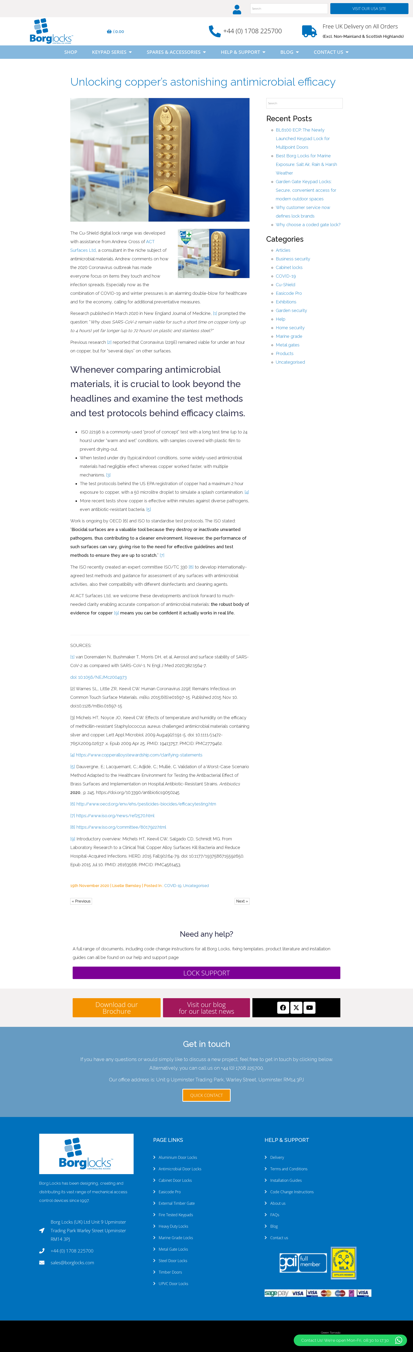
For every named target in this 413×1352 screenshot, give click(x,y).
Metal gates (287, 344)
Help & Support (240, 52)
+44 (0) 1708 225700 (252, 30)
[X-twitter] (296, 1008)
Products (284, 353)
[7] (162, 555)
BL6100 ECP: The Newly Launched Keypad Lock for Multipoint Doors (303, 138)
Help (280, 319)
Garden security (291, 310)
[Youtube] (309, 1008)
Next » (242, 901)
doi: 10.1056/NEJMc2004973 (98, 677)
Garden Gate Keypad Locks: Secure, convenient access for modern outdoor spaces (306, 190)
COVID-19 (172, 885)
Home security (290, 327)
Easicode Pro (289, 293)
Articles (283, 250)
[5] (148, 509)
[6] (72, 803)
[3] (108, 474)
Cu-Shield (285, 284)
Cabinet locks (289, 267)
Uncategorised (196, 885)
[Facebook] (283, 1008)
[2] (109, 342)
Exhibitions (286, 301)
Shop (70, 52)
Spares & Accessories (174, 52)
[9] (116, 612)
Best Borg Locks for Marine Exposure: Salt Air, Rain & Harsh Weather (306, 164)
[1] (215, 313)
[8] (191, 566)
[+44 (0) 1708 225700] (215, 31)
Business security (293, 258)
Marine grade (289, 336)
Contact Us (328, 52)
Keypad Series (109, 52)
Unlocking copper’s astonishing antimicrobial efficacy (203, 81)
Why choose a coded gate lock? (308, 224)
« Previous (81, 901)
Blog (286, 52)
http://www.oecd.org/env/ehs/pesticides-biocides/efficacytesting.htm (146, 803)
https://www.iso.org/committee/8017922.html (121, 827)
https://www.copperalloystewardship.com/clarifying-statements (139, 754)
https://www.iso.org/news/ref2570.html (115, 815)
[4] (247, 492)
